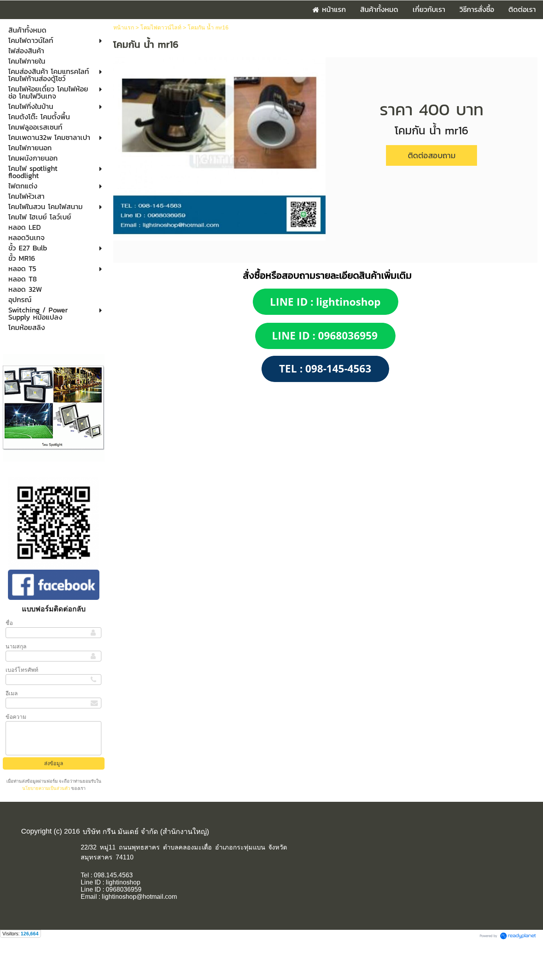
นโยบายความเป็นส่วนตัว (46, 788)
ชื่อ (9, 623)
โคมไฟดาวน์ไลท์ (160, 27)
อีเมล (12, 693)
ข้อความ (16, 717)
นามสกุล (16, 646)
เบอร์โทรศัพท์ (22, 670)
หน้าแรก (123, 27)
